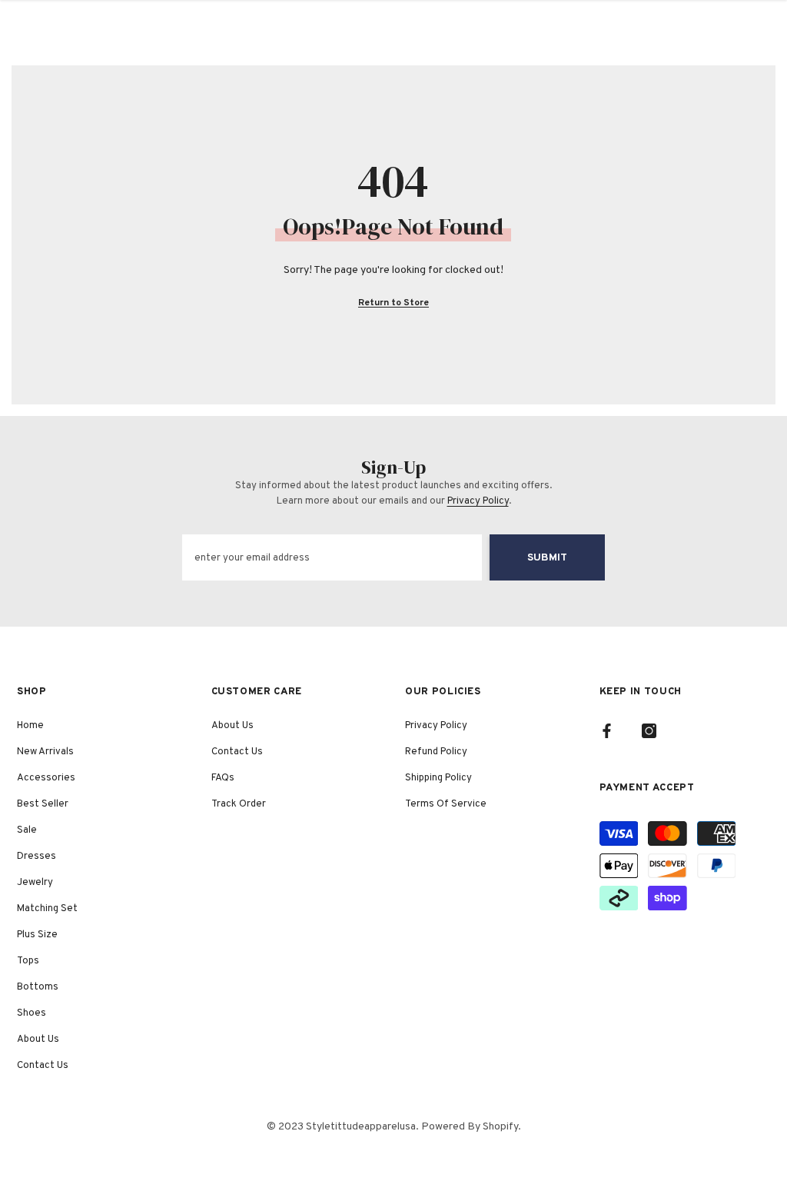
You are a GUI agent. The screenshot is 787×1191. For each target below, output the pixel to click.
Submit (547, 557)
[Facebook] (606, 731)
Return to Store (393, 303)
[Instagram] (649, 731)
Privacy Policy (478, 501)
